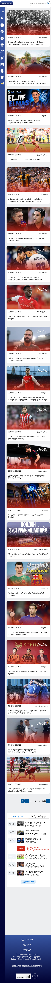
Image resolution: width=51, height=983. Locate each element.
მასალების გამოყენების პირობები (26, 959)
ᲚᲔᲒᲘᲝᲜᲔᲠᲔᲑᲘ (42, 155)
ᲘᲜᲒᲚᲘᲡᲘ (44, 194)
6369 (44, 801)
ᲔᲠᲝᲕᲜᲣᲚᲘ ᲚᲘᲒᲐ (41, 706)
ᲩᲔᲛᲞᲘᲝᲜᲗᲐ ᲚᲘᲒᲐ (41, 549)
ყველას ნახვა (28, 882)
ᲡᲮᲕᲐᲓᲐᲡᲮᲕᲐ (43, 37)
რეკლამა (27, 944)
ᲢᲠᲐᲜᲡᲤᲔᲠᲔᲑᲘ (42, 312)
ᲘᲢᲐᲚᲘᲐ (45, 115)
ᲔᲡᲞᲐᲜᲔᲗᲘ (44, 588)
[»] (48, 801)
